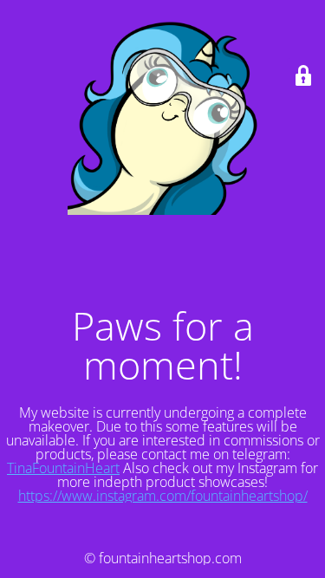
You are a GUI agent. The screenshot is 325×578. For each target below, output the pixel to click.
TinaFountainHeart (63, 467)
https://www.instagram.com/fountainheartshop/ (163, 495)
